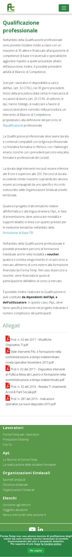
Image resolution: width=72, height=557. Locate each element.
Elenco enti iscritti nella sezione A (24, 515)
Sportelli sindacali (14, 480)
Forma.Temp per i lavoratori (21, 434)
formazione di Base (15, 233)
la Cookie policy (51, 543)
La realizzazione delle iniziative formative (29, 465)
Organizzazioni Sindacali (18, 490)
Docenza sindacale (15, 485)
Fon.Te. (7, 445)
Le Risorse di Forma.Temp (20, 460)
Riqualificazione (13, 125)
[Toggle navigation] (64, 8)
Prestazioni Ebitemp (16, 439)
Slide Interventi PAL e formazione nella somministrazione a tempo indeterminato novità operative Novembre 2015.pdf (33, 357)
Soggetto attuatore (15, 510)
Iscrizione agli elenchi (16, 505)
